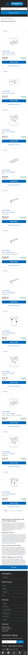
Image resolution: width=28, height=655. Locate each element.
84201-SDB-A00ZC (10, 292)
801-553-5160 (5, 631)
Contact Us (5, 606)
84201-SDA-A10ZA (10, 252)
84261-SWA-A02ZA (10, 494)
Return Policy (6, 616)
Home (2, 18)
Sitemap (4, 619)
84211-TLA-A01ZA (10, 93)
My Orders (5, 592)
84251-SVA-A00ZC (10, 53)
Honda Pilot (12, 541)
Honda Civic (5, 541)
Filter (15, 567)
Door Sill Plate (6, 51)
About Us (5, 603)
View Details (14, 181)
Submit (20, 642)
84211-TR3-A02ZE (10, 132)
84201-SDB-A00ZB (10, 212)
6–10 (20, 510)
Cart (4, 595)
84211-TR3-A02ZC (10, 373)
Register (4, 588)
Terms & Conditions (7, 609)
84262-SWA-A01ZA (10, 333)
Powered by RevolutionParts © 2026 (10, 649)
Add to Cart (14, 62)
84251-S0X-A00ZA (10, 172)
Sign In (4, 585)
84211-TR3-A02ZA (10, 453)
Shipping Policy (6, 613)
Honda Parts (5, 577)
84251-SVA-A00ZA (10, 413)
